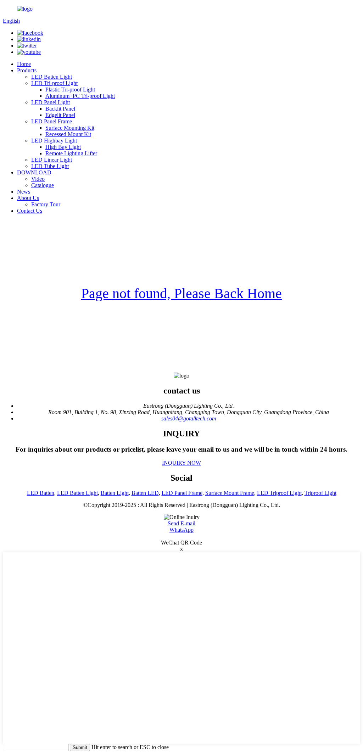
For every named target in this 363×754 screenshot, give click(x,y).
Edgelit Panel (60, 115)
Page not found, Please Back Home (181, 293)
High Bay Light (63, 147)
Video (38, 179)
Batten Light (115, 493)
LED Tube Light (50, 166)
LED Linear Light (51, 160)
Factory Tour (45, 204)
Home (24, 64)
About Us (28, 198)
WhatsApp (181, 530)
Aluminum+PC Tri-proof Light (80, 96)
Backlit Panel (60, 109)
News (23, 192)
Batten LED (145, 493)
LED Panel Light (50, 102)
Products (27, 70)
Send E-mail (181, 523)
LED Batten (40, 493)
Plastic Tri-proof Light (70, 89)
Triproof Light (320, 493)
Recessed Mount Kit (68, 134)
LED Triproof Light (279, 493)
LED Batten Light (51, 77)
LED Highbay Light (54, 141)
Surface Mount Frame (229, 493)
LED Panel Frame (51, 121)
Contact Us (29, 211)
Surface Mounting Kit (69, 128)
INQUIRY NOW (181, 463)
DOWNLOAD (34, 172)
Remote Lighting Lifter (71, 153)
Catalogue (42, 185)
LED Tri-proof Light (54, 83)
